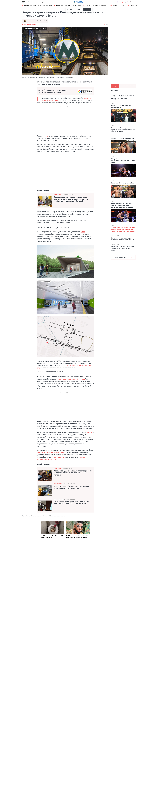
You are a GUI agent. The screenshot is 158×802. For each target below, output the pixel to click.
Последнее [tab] (115, 86)
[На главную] (79, 2)
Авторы (114, 5)
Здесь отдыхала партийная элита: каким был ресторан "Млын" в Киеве (123, 248)
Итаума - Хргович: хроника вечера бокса (121, 106)
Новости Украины (58, 483)
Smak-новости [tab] (124, 86)
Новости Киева (58, 194)
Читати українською (29, 24)
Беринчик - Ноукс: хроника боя (122, 183)
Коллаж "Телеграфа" (66, 77)
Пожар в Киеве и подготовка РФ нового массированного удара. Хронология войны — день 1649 (123, 229)
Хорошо (87, 9)
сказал (45, 136)
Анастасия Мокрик (31, 20)
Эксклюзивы (77, 5)
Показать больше (120, 257)
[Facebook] (115, 2)
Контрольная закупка (63, 5)
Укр (134, 2)
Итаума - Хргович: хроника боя (122, 138)
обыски (89, 432)
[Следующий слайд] (136, 5)
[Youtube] (123, 2)
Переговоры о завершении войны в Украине (38, 5)
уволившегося (58, 457)
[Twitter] (125, 2)
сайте (83, 232)
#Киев (28, 516)
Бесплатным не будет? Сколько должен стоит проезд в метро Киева (71, 487)
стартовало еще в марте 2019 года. (71, 379)
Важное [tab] (132, 86)
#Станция (52, 516)
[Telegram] (120, 2)
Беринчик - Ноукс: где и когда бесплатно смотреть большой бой (122, 239)
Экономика (134, 5)
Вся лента (114, 90)
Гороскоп (124, 5)
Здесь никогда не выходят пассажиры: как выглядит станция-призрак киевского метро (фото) (73, 473)
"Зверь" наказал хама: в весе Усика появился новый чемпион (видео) (123, 160)
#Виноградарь (61, 516)
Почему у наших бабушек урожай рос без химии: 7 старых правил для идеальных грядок (122, 97)
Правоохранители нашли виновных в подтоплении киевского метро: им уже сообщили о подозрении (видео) (71, 199)
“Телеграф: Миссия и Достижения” (96, 5)
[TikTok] (130, 2)
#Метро (45, 516)
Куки (78, 9)
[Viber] (117, 2)
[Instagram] (127, 2)
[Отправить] (42, 2)
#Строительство (36, 516)
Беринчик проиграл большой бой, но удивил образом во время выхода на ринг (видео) (122, 205)
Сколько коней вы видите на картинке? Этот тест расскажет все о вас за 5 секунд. (123, 129)
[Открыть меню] (23, 2)
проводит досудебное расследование (51, 452)
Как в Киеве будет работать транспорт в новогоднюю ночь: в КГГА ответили (72, 502)
